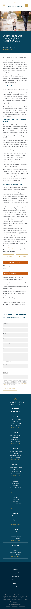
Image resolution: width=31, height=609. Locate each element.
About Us (15, 566)
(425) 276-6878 (15, 443)
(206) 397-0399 (15, 524)
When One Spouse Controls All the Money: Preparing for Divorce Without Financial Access (15, 283)
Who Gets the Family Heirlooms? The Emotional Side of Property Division (13, 278)
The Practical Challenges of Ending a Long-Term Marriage (14, 299)
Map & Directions (15, 425)
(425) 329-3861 (15, 427)
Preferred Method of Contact (10, 349)
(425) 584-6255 (15, 508)
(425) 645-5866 (15, 459)
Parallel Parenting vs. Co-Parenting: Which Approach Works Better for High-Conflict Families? (14, 293)
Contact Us (16, 587)
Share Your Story (7, 354)
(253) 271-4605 (15, 492)
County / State (6, 339)
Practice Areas (15, 576)
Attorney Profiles (15, 573)
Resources (15, 583)
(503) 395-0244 (15, 476)
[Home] (15, 5)
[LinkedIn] (14, 411)
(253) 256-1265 (15, 540)
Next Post (22, 256)
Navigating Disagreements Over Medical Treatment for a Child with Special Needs (14, 303)
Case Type (5, 365)
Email (4, 334)
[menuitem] (8, 606)
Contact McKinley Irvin (9, 248)
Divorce (5, 268)
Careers (15, 569)
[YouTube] (19, 411)
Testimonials (15, 580)
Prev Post (8, 256)
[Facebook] (11, 411)
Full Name (5, 323)
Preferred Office (7, 344)
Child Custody (6, 266)
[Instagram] (17, 411)
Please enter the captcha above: (11, 376)
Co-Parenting (6, 271)
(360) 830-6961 (15, 556)
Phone (4, 328)
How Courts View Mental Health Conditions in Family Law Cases (15, 287)
